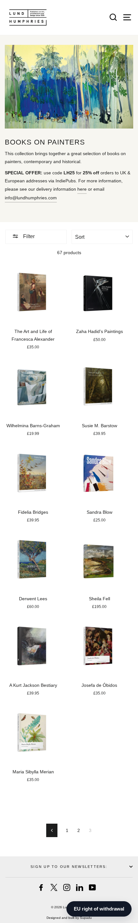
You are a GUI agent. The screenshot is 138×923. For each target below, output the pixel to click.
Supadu (86, 917)
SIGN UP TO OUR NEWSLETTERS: (68, 867)
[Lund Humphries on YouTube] (92, 887)
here (82, 189)
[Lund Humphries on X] (53, 887)
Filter (28, 236)
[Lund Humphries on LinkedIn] (79, 887)
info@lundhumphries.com (31, 197)
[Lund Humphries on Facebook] (41, 887)
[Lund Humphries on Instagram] (66, 887)
